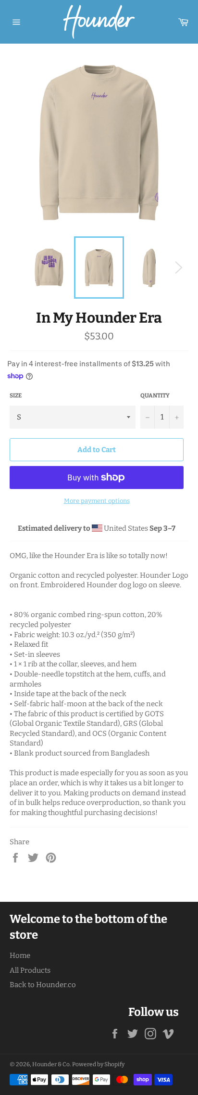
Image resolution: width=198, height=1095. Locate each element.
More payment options (97, 500)
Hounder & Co (51, 1064)
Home (20, 955)
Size (16, 395)
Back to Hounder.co (43, 984)
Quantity (155, 395)
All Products (30, 970)
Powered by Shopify (98, 1064)
